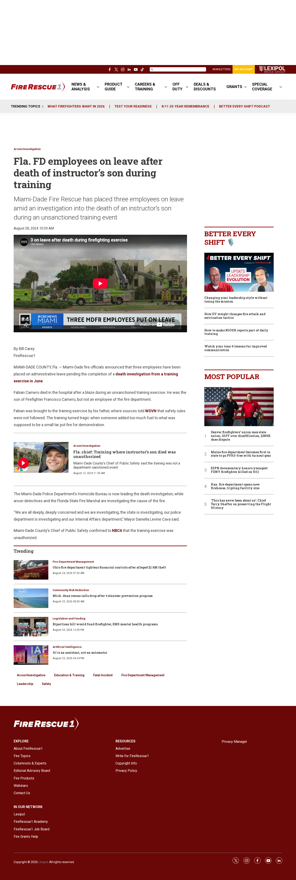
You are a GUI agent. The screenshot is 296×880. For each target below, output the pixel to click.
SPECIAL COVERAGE (262, 86)
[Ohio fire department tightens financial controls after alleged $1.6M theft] (31, 570)
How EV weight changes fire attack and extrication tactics (234, 316)
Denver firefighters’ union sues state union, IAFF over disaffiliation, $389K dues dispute (241, 435)
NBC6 (117, 530)
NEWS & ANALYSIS (81, 86)
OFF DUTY (177, 86)
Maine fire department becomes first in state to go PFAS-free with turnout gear (241, 454)
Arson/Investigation (27, 149)
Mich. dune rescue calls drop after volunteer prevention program (103, 596)
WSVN (150, 411)
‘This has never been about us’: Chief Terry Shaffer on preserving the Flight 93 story (241, 504)
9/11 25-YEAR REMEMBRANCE (185, 106)
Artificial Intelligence (67, 647)
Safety (46, 684)
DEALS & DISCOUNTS (205, 86)
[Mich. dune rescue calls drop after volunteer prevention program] (31, 598)
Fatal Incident (103, 675)
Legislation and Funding (69, 618)
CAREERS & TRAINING (145, 86)
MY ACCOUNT (244, 69)
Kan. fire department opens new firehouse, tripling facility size (235, 486)
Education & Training (69, 675)
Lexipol (43, 862)
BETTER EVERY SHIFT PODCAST (244, 106)
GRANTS (234, 86)
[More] (98, 87)
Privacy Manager (234, 742)
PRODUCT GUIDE (113, 86)
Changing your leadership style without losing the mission (235, 299)
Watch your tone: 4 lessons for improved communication (235, 348)
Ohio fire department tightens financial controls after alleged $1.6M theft (109, 567)
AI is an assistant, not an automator (80, 652)
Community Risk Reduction (71, 590)
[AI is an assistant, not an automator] (31, 655)
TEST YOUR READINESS (133, 106)
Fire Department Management (73, 561)
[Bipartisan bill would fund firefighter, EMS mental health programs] (31, 626)
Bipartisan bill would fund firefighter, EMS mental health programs (105, 624)
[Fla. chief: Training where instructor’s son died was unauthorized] (41, 457)
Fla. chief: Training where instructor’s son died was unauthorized (124, 454)
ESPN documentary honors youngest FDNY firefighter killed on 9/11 (239, 470)
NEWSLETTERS (221, 69)
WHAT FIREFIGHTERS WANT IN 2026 (76, 106)
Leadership (25, 684)
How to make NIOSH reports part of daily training (236, 332)
